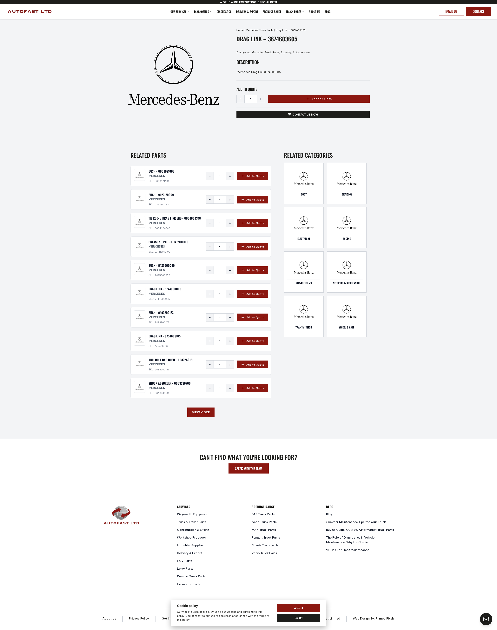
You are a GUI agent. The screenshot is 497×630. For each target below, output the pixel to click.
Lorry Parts (185, 568)
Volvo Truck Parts (264, 553)
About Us (314, 11)
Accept (298, 608)
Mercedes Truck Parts (260, 30)
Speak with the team (248, 468)
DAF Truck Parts (263, 514)
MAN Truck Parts (264, 529)
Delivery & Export (247, 11)
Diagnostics (201, 11)
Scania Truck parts (265, 545)
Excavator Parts (188, 584)
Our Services (178, 11)
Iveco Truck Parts (264, 522)
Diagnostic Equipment (193, 514)
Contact (478, 11)
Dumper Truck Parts (191, 576)
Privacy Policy (139, 618)
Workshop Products (191, 537)
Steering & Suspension (295, 52)
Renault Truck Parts (266, 537)
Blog (327, 11)
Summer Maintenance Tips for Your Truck (356, 522)
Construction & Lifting (193, 529)
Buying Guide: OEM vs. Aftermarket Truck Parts (360, 529)
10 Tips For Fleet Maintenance (347, 550)
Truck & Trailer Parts (191, 522)
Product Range (272, 11)
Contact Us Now (305, 114)
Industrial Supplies (190, 545)
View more (201, 412)
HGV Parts (184, 560)
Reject (298, 617)
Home (240, 30)
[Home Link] (54, 11)
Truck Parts (293, 11)
